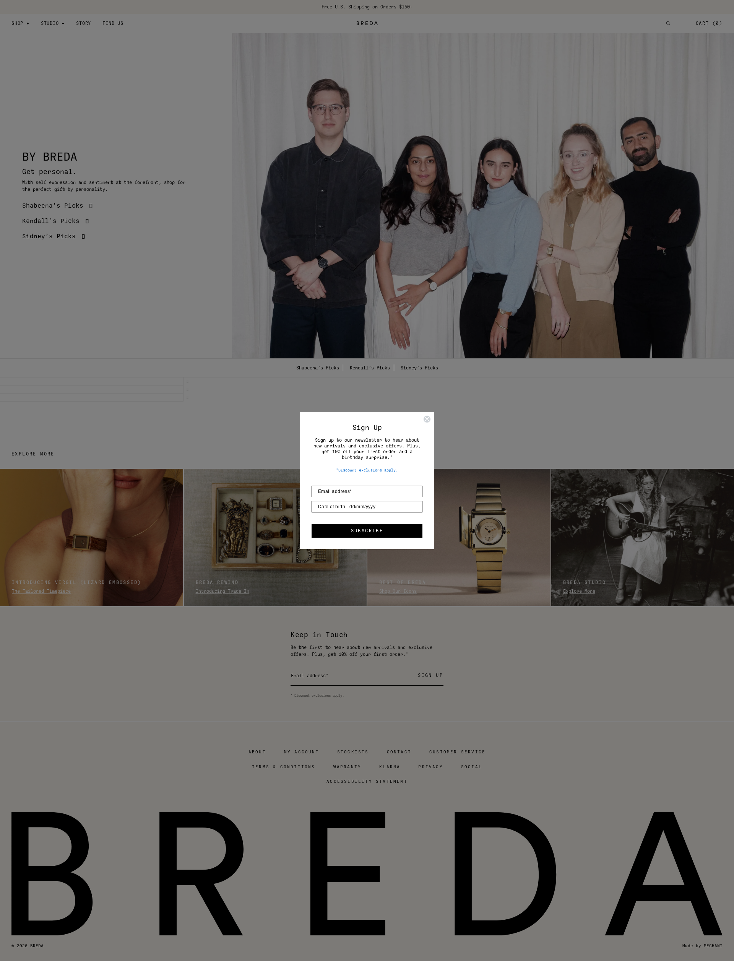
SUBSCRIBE (367, 530)
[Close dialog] (427, 419)
